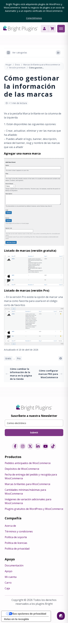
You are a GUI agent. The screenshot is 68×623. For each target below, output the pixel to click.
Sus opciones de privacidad (29, 613)
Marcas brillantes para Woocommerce (41, 64)
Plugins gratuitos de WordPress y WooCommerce (34, 509)
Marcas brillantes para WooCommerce (27, 484)
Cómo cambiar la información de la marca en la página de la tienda (21, 373)
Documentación (14, 565)
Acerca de (10, 525)
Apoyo (8, 571)
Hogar (9, 64)
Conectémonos (34, 18)
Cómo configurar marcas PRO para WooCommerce (48, 374)
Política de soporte (16, 537)
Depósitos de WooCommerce (22, 469)
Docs (17, 64)
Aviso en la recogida (16, 619)
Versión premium (17, 67)
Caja (7, 588)
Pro (19, 358)
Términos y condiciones (19, 531)
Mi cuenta (10, 577)
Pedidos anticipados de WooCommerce (28, 463)
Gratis (8, 358)
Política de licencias (16, 543)
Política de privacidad (17, 548)
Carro (8, 582)
